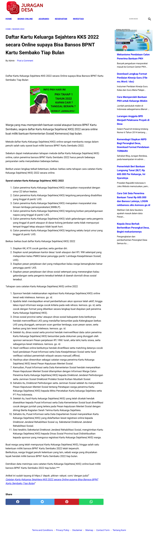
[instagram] (149, 7)
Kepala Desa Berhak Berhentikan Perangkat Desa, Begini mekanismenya (133, 227)
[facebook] (127, 7)
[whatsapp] (91, 502)
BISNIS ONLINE (25, 19)
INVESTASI (78, 19)
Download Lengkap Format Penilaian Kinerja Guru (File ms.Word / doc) (132, 77)
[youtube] (142, 7)
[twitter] (134, 7)
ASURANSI (44, 19)
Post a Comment (25, 60)
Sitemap (89, 530)
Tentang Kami (119, 530)
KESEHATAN (61, 19)
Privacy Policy (62, 530)
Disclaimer (77, 530)
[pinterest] (66, 502)
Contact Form (103, 530)
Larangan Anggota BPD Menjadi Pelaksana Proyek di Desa (133, 120)
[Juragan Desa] (27, 8)
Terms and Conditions (42, 530)
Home (9, 19)
